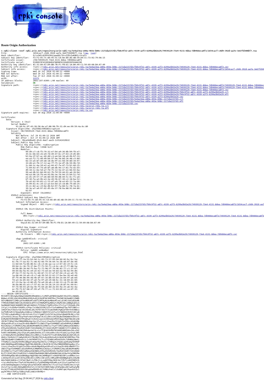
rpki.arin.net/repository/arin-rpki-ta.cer (68, 110)
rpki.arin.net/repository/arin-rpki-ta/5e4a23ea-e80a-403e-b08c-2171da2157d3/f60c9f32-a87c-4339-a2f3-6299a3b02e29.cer (113, 96)
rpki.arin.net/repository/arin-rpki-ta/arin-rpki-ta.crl (76, 106)
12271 (36, 78)
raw (86, 53)
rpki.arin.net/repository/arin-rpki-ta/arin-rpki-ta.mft (76, 108)
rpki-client (48, 378)
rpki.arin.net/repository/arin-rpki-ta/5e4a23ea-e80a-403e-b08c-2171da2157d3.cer (90, 103)
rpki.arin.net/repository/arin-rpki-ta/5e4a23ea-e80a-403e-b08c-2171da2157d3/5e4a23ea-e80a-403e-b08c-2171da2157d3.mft (113, 101)
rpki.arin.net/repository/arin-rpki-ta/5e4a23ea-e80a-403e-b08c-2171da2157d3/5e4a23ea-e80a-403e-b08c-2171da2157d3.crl (113, 99)
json (92, 53)
